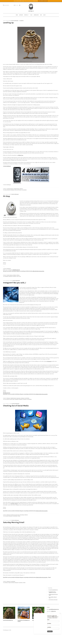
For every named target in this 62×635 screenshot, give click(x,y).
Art (5, 399)
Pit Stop (6, 196)
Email (9, 582)
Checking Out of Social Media (16, 406)
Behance (6, 582)
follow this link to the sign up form (41, 510)
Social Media (27, 398)
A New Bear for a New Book (53, 599)
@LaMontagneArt (16, 269)
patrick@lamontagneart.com (54, 609)
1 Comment (21, 20)
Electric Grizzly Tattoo (10, 399)
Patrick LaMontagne (14, 20)
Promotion (25, 399)
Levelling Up (8, 23)
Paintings (22, 398)
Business (11, 188)
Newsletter (14, 276)
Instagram (10, 276)
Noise (18, 276)
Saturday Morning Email (13, 522)
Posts (20, 276)
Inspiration (18, 398)
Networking (22, 514)
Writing (18, 275)
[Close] (61, 613)
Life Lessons (17, 514)
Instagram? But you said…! (14, 283)
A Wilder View (20, 155)
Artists (8, 275)
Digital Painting (16, 188)
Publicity (21, 188)
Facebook (12, 582)
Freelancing (12, 514)
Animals (8, 188)
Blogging (6, 276)
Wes (55, 331)
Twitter (24, 582)
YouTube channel (14, 503)
